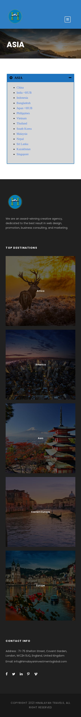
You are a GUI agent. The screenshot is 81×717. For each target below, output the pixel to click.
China (20, 87)
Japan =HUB (24, 108)
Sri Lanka (22, 144)
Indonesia (22, 97)
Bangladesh (24, 103)
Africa (40, 291)
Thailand (22, 123)
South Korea (24, 128)
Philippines (23, 113)
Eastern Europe (40, 512)
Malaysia (22, 133)
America (40, 364)
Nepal (20, 138)
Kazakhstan (24, 149)
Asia (40, 438)
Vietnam (22, 118)
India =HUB (24, 92)
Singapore (23, 154)
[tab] (40, 78)
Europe (40, 585)
